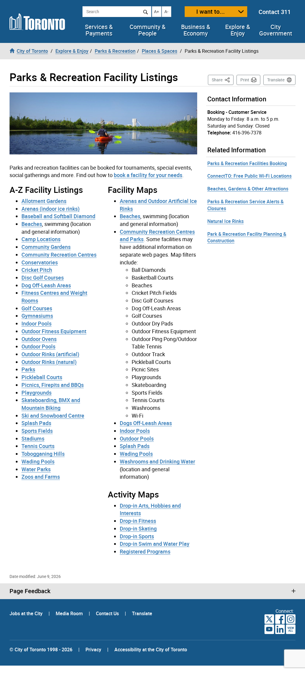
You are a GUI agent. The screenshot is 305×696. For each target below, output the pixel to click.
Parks (28, 369)
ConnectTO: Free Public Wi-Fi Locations (249, 176)
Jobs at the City (27, 613)
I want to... (210, 11)
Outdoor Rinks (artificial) (50, 354)
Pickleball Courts (41, 377)
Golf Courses (36, 308)
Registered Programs (145, 551)
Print (244, 80)
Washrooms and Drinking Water (157, 461)
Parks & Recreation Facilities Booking (247, 163)
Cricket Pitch (36, 269)
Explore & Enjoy (237, 30)
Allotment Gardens (43, 200)
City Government (275, 30)
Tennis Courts (38, 445)
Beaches (31, 223)
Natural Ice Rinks (225, 221)
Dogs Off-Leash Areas (146, 423)
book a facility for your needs (148, 175)
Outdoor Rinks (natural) (49, 361)
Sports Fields (37, 430)
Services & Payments (99, 30)
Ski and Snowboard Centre (52, 415)
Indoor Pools (36, 323)
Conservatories (39, 262)
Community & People (147, 30)
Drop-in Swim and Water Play (154, 543)
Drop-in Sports (137, 536)
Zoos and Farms (40, 476)
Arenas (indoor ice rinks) (50, 208)
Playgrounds (36, 392)
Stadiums (32, 438)
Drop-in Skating (138, 528)
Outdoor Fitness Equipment (53, 331)
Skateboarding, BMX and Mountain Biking (50, 403)
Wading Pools (38, 461)
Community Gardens (46, 246)
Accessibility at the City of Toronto (150, 649)
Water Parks (36, 469)
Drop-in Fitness (138, 520)
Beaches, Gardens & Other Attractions (247, 188)
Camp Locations (40, 239)
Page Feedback (30, 591)
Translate (275, 80)
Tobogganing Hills (43, 453)
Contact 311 (275, 12)
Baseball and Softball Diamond (58, 216)
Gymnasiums (37, 315)
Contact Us (108, 613)
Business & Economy (195, 30)
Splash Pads (36, 423)
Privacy (93, 649)
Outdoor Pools (38, 346)
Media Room (70, 613)
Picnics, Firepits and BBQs (52, 384)
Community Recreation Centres (59, 254)
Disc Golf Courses (42, 277)
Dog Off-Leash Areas (46, 285)
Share (223, 80)
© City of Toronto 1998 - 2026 (41, 649)
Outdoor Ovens (39, 338)
